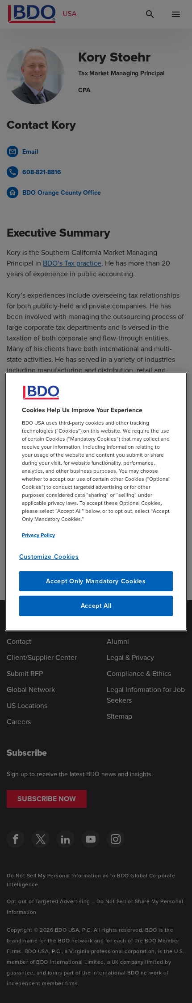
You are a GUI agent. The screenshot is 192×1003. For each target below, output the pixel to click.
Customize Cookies (49, 556)
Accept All (96, 605)
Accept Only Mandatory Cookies (96, 581)
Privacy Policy (38, 535)
